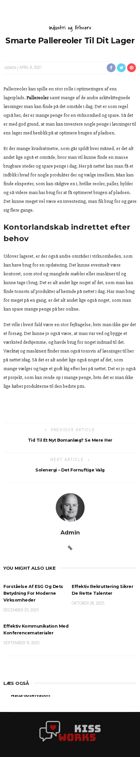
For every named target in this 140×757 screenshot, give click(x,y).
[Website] (70, 548)
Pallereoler (38, 98)
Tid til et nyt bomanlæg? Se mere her (70, 440)
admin (10, 67)
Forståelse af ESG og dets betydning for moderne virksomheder (33, 593)
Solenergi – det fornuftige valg (70, 469)
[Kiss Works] (70, 731)
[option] (70, 701)
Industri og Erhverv (70, 28)
